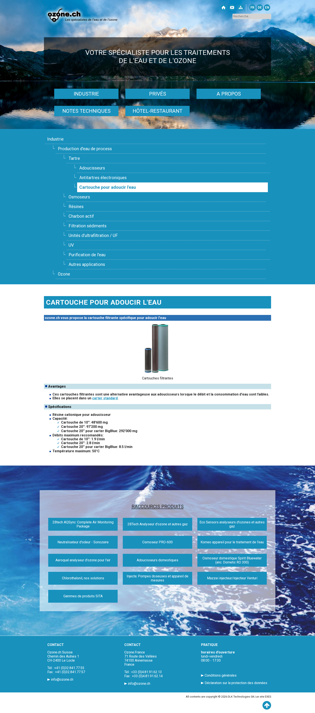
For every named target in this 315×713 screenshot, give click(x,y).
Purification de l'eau (87, 254)
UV (71, 245)
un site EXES (263, 696)
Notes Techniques (86, 111)
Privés (157, 94)
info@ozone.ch (62, 679)
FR (252, 7)
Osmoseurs (79, 196)
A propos (229, 94)
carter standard (105, 398)
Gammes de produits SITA (83, 596)
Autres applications (87, 264)
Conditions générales (221, 675)
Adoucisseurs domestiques (157, 560)
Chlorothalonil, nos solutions (83, 578)
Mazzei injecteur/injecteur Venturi (232, 578)
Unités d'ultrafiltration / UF (93, 235)
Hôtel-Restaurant (157, 111)
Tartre (74, 158)
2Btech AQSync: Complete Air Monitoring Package (83, 524)
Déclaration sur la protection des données (236, 683)
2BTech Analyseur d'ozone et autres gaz (158, 524)
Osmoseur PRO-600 (157, 542)
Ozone (64, 274)
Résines (76, 206)
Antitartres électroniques (103, 177)
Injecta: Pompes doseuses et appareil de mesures (157, 578)
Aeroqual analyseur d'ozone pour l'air (83, 560)
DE (260, 7)
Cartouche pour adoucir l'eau (107, 187)
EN (267, 7)
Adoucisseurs (92, 168)
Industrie (86, 94)
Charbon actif (81, 216)
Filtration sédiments (87, 225)
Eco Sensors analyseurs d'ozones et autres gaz (232, 524)
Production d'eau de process (85, 148)
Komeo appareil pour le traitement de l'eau (232, 542)
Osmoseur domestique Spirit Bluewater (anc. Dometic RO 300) (232, 560)
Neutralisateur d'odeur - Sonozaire (83, 542)
